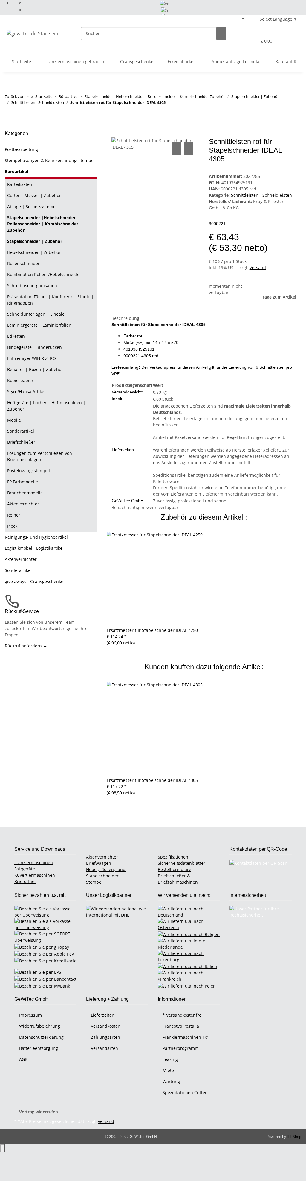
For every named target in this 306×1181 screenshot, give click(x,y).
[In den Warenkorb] (116, 134)
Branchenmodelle (25, 493)
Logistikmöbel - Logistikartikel (34, 548)
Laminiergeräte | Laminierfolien (39, 325)
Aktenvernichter (23, 504)
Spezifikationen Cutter (185, 1092)
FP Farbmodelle (22, 481)
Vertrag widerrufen (38, 1112)
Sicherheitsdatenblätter (181, 863)
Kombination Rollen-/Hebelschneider (44, 274)
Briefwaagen (98, 863)
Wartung (171, 1081)
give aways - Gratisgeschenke (34, 581)
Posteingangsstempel (28, 470)
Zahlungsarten (105, 1037)
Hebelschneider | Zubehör (34, 252)
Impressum (30, 1015)
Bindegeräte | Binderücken (34, 347)
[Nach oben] (2, 1148)
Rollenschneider (23, 263)
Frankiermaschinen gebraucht (75, 61)
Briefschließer (21, 442)
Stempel (94, 882)
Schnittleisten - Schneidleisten (261, 195)
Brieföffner (25, 881)
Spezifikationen (173, 857)
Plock (12, 526)
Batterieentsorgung (38, 1048)
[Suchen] (221, 33)
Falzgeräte (24, 869)
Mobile (14, 420)
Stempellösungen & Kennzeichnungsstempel (50, 160)
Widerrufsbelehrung (39, 1026)
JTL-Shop (294, 1136)
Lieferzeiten (102, 1015)
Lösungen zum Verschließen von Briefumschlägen (39, 456)
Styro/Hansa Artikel (26, 391)
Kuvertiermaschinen (34, 875)
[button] (240, 41)
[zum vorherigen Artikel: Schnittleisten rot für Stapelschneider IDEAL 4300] (9, 114)
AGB (23, 1059)
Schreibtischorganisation (32, 285)
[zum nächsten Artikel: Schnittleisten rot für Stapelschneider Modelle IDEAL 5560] (20, 114)
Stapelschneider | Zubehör (34, 241)
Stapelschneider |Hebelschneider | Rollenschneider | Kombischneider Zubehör (43, 224)
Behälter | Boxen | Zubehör (35, 369)
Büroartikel (16, 171)
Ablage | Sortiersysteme (31, 206)
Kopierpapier (20, 380)
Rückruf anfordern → (26, 646)
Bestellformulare (174, 869)
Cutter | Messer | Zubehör (34, 195)
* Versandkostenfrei (183, 1015)
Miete (168, 1070)
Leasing (170, 1059)
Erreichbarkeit (182, 61)
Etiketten (16, 336)
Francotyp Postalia (181, 1026)
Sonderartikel (20, 431)
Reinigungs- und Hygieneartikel (36, 537)
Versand (258, 267)
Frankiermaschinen (33, 862)
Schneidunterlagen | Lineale (36, 314)
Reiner (13, 515)
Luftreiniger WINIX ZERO (31, 358)
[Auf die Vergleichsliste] (176, 148)
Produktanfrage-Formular (235, 61)
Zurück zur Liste (19, 96)
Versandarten (104, 1048)
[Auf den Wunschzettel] (188, 148)
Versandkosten (105, 1026)
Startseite (21, 61)
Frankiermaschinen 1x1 (186, 1037)
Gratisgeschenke (136, 61)
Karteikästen (19, 184)
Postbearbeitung (21, 149)
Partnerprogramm (181, 1048)
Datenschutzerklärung (41, 1037)
